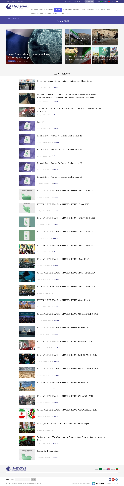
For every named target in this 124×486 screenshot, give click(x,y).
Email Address (10, 479)
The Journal (58, 9)
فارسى (113, 1)
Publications (90, 9)
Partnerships (56, 13)
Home (7, 1)
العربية (98, 1)
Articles (83, 9)
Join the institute (89, 1)
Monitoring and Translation (71, 9)
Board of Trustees (105, 9)
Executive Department (37, 13)
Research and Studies (37, 9)
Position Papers (48, 9)
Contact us (20, 1)
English (105, 1)
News (97, 9)
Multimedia (48, 13)
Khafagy (88, 483)
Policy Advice (66, 13)
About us (14, 1)
